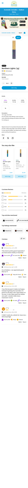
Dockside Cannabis (14, 3)
